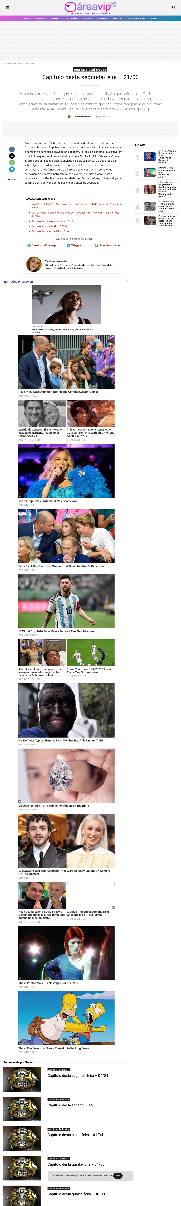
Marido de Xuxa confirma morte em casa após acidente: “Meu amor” (166, 206)
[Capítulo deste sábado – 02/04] (22, 1109)
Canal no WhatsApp (44, 245)
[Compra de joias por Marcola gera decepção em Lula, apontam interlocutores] (150, 224)
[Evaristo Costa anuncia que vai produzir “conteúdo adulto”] (150, 176)
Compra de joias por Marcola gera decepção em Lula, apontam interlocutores (167, 221)
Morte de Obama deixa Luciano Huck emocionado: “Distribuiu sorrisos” (167, 156)
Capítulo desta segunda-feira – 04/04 (53, 221)
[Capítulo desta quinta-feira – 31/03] (22, 1168)
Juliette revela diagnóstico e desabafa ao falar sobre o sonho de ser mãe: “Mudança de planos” (167, 189)
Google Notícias (109, 245)
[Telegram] (12, 169)
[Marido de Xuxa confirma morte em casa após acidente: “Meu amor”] (150, 209)
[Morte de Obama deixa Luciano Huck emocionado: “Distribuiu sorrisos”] (150, 160)
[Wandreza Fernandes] (70, 116)
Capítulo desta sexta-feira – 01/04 (50, 231)
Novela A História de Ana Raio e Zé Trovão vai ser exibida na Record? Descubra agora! (76, 206)
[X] (12, 156)
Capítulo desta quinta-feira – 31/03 (76, 1164)
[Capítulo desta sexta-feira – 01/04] (22, 1138)
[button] (158, 8)
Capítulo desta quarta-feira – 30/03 (76, 1194)
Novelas (12, 63)
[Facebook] (12, 149)
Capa (5, 63)
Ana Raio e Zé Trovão (26, 63)
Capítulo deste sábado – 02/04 (49, 226)
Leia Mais (107, 1176)
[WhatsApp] (12, 162)
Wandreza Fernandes (83, 116)
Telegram (77, 245)
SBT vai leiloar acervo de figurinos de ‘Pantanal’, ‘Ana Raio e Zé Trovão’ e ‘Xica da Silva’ (75, 214)
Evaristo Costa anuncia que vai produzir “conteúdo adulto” (166, 172)
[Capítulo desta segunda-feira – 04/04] (22, 1079)
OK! (118, 1176)
